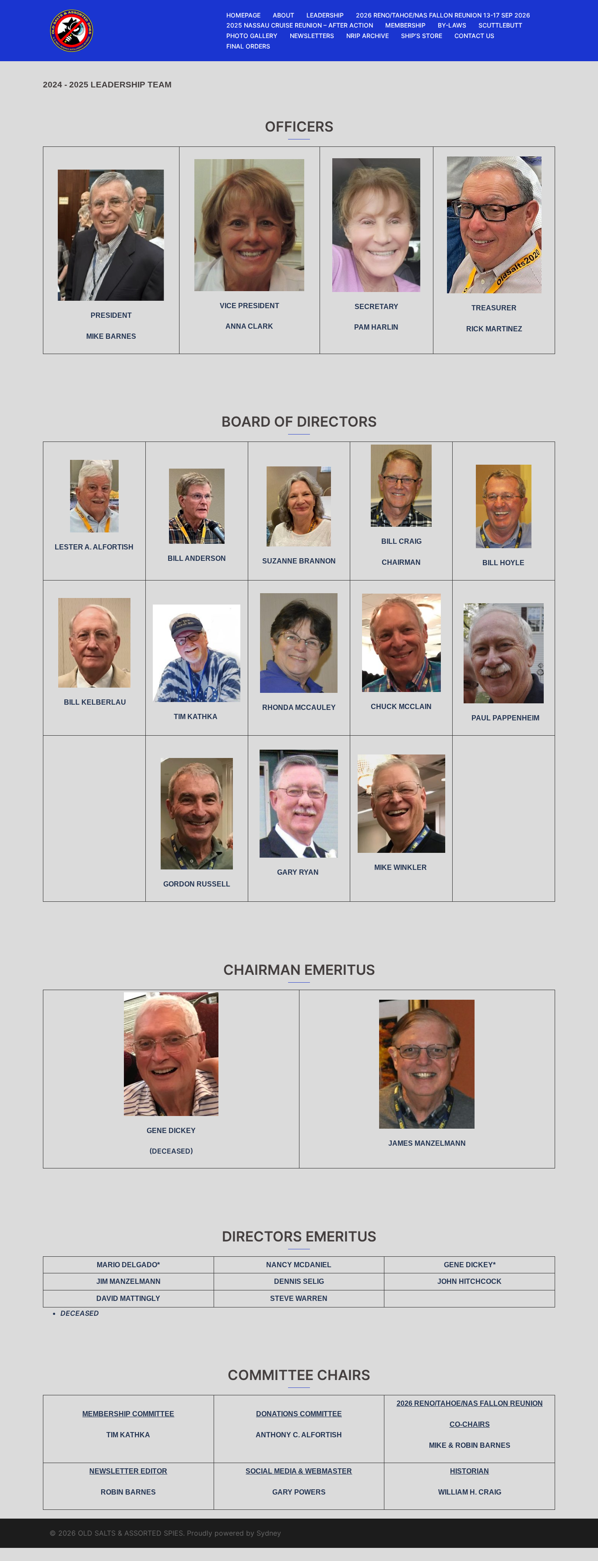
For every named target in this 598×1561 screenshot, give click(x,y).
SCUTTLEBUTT (500, 25)
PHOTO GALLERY (252, 35)
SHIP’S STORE (421, 35)
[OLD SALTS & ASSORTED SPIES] (71, 29)
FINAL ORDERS (248, 46)
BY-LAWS (452, 25)
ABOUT (283, 15)
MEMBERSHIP (405, 25)
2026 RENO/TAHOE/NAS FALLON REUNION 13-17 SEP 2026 (443, 15)
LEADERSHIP (325, 15)
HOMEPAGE (243, 15)
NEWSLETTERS (312, 35)
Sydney (269, 1533)
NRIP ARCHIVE (367, 35)
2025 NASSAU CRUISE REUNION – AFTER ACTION (299, 25)
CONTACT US (474, 35)
